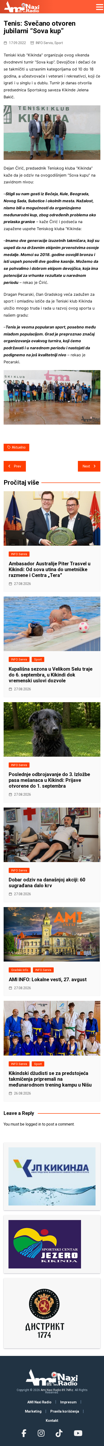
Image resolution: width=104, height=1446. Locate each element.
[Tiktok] (59, 1433)
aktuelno (19, 447)
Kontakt (52, 1421)
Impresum (68, 1402)
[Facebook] (24, 1433)
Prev (17, 466)
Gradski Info (19, 970)
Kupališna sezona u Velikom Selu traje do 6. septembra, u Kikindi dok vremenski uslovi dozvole (50, 675)
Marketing (33, 1411)
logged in (33, 1124)
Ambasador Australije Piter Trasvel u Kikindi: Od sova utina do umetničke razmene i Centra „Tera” (49, 569)
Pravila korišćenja (64, 1411)
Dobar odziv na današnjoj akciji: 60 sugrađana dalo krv (47, 882)
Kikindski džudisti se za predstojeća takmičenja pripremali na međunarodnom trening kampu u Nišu (50, 1079)
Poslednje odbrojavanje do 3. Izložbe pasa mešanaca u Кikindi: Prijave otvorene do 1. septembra (49, 780)
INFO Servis (44, 43)
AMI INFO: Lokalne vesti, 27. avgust (48, 979)
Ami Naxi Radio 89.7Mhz (57, 1390)
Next (86, 466)
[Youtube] (78, 1433)
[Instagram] (41, 1433)
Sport (58, 43)
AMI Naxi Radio (39, 1402)
